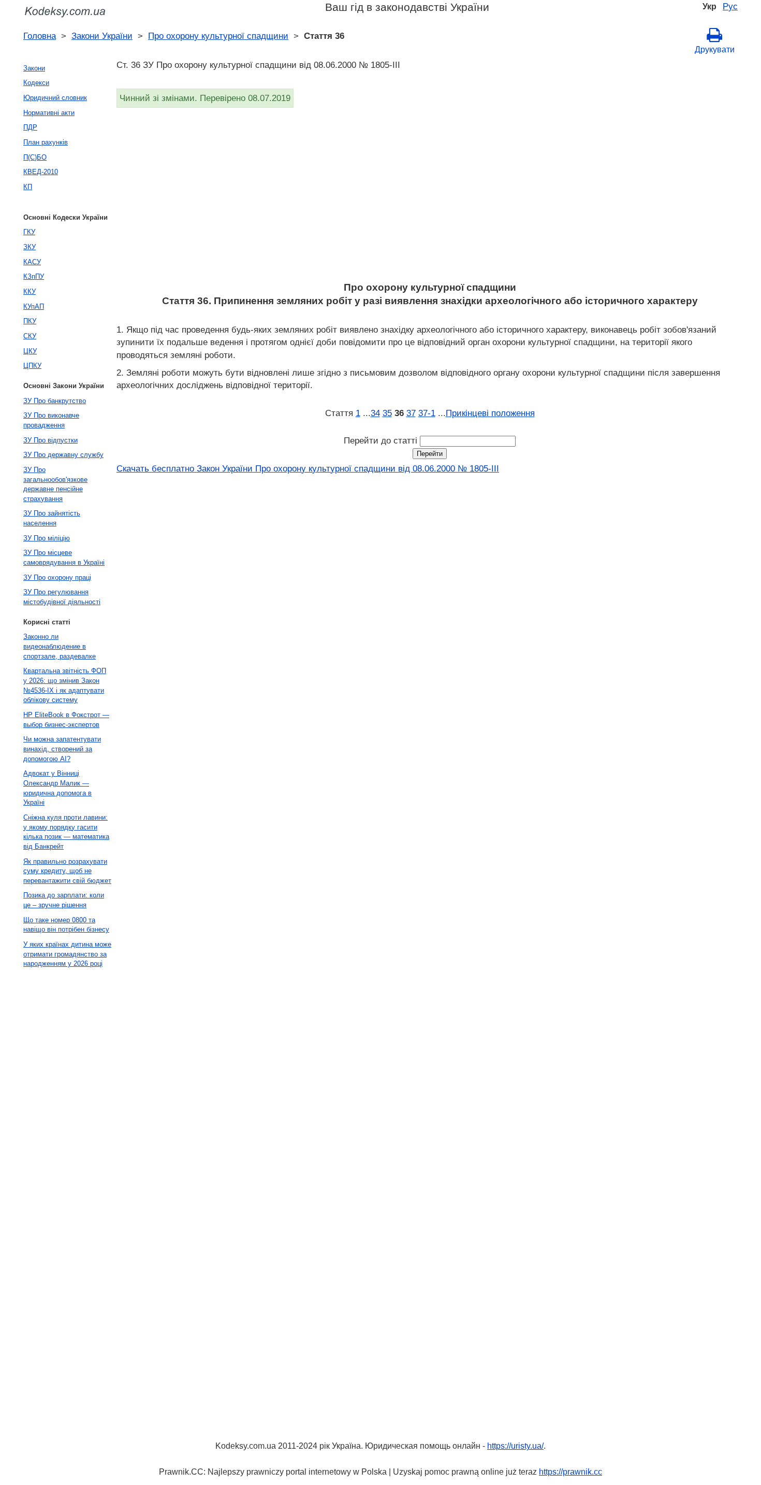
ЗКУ (29, 247)
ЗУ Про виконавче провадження (51, 420)
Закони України (102, 36)
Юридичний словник (55, 98)
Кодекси (36, 83)
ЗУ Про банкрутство (54, 401)
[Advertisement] (427, 197)
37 (411, 413)
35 (387, 413)
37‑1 (426, 413)
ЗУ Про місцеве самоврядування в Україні (64, 557)
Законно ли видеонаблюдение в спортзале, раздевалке (59, 646)
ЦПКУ (32, 365)
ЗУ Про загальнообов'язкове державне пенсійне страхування (55, 484)
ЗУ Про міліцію (46, 538)
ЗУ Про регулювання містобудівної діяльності (61, 597)
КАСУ (32, 262)
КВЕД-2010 (40, 172)
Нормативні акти (49, 113)
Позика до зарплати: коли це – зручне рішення (63, 900)
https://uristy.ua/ (515, 1445)
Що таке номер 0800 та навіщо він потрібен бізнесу (66, 925)
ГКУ (29, 232)
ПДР (30, 127)
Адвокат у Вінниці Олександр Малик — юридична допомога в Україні (57, 787)
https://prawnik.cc (570, 1471)
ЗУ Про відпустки (50, 440)
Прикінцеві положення (490, 413)
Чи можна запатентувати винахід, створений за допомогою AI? (62, 748)
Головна (39, 36)
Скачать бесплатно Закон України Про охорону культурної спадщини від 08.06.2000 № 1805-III (307, 468)
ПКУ (29, 321)
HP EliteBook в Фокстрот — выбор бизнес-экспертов (66, 720)
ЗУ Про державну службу (63, 455)
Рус (730, 6)
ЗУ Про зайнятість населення (51, 518)
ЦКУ (30, 351)
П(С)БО (35, 157)
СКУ (29, 336)
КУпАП (33, 306)
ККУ (29, 291)
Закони (34, 68)
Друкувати (715, 49)
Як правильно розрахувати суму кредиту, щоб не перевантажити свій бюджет (67, 871)
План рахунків (45, 142)
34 (375, 413)
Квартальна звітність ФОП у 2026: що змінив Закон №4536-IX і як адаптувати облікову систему (64, 685)
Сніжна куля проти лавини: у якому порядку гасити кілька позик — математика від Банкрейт (66, 831)
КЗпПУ (33, 276)
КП (27, 187)
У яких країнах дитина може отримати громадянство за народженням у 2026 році (67, 953)
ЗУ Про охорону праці (57, 577)
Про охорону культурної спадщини (218, 36)
